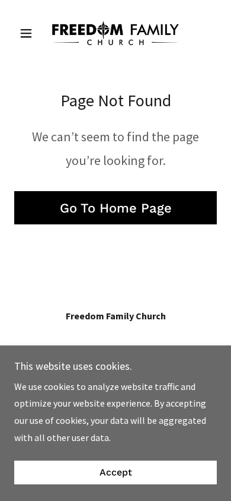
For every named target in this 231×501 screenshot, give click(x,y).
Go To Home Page (116, 208)
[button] (29, 33)
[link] (115, 33)
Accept (116, 472)
